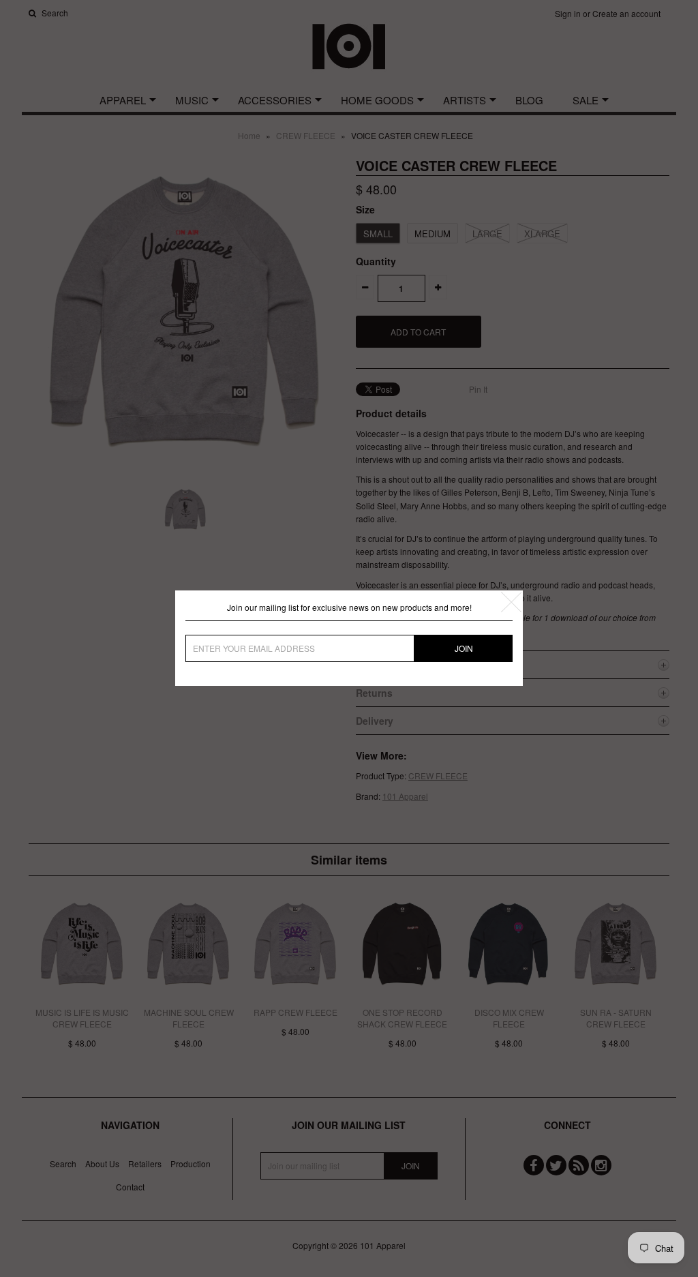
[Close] (511, 602)
